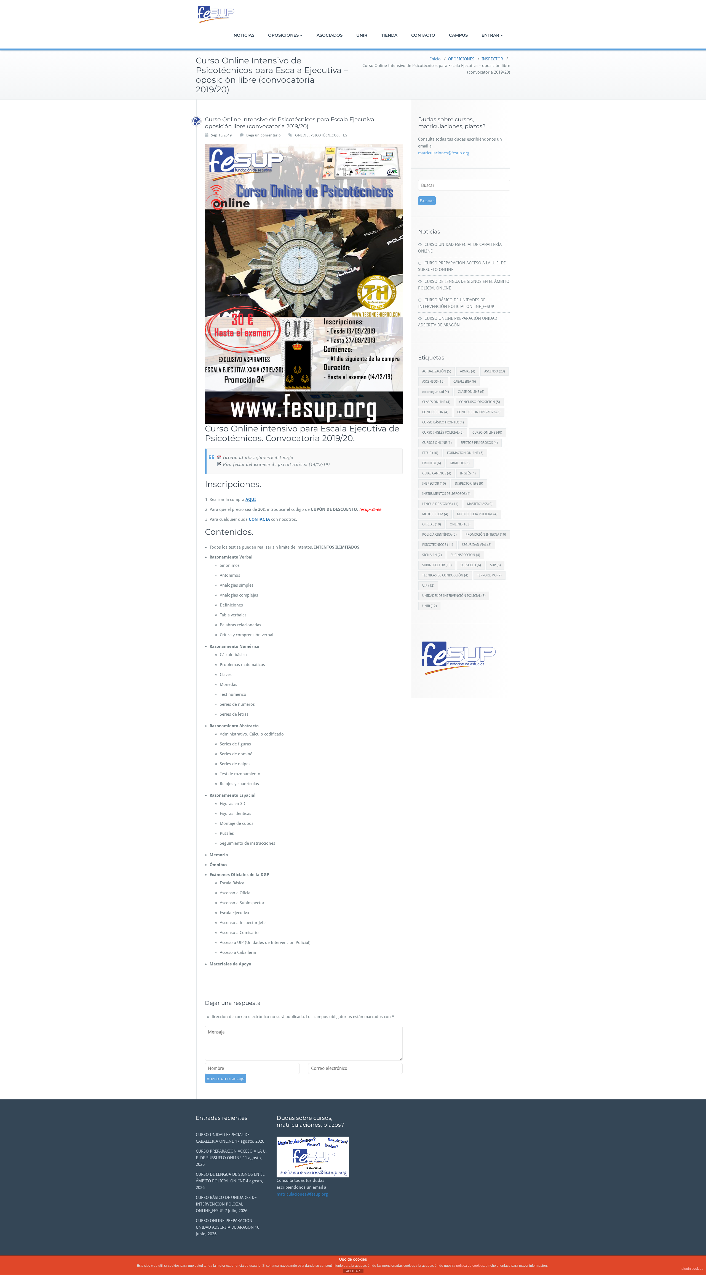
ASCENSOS (433, 381)
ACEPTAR (353, 1271)
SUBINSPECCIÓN (465, 555)
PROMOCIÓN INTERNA (486, 534)
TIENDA (389, 35)
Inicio (435, 59)
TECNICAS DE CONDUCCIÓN (445, 575)
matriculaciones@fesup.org (443, 153)
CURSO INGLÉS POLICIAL (443, 432)
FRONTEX (431, 463)
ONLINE (301, 135)
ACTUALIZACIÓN (436, 371)
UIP (428, 585)
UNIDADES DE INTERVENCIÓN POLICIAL (454, 596)
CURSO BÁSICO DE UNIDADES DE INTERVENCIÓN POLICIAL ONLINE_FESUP (226, 1204)
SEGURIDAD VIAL (476, 545)
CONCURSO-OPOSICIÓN (479, 402)
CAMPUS (458, 35)
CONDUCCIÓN (435, 412)
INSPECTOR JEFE (469, 483)
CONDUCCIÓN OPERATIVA (479, 412)
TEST (345, 135)
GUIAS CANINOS (436, 473)
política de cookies (470, 1266)
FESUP (430, 453)
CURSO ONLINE (487, 432)
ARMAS (467, 371)
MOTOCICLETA (435, 514)
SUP (495, 565)
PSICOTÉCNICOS (325, 135)
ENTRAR (490, 35)
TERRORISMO (489, 575)
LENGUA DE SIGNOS (440, 504)
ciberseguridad (435, 392)
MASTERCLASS (480, 504)
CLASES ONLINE (436, 402)
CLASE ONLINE (471, 392)
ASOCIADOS (330, 35)
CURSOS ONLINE (437, 443)
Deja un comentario (263, 135)
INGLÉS (468, 473)
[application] (313, 1157)
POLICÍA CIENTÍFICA (439, 534)
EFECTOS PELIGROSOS (479, 443)
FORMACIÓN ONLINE (465, 453)
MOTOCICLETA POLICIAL (477, 514)
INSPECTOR (492, 59)
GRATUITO (460, 463)
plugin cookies (692, 1269)
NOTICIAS (244, 35)
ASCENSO (494, 371)
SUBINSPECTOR (437, 565)
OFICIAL (431, 524)
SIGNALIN (432, 555)
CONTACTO (423, 35)
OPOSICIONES (283, 35)
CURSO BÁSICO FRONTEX (443, 422)
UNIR (361, 35)
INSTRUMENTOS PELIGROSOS (446, 494)
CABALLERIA (464, 381)
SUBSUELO (471, 565)
